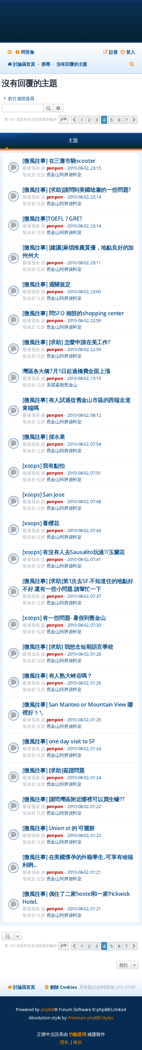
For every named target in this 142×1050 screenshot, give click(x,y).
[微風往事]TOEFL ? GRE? (52, 218)
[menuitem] (24, 52)
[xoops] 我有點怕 (43, 465)
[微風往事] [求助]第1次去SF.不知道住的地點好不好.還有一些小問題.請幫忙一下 (77, 585)
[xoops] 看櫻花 (40, 523)
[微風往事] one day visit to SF (58, 741)
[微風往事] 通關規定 (46, 284)
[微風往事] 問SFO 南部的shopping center (73, 313)
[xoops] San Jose (43, 494)
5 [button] (111, 120)
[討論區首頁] (71, 21)
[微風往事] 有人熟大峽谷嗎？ (57, 675)
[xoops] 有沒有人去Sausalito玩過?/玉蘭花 (73, 552)
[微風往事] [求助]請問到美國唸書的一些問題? (76, 189)
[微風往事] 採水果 (43, 437)
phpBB (47, 1009)
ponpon (55, 168)
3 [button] (96, 120)
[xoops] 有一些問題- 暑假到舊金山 (64, 618)
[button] (64, 120)
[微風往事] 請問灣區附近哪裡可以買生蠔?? (73, 799)
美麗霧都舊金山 (62, 385)
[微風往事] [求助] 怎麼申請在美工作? (66, 342)
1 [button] (82, 120)
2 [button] (89, 120)
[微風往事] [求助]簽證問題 (53, 770)
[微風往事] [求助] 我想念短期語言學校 (67, 646)
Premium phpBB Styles (90, 1018)
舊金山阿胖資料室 (64, 174)
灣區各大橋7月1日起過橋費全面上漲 (66, 371)
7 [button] (126, 120)
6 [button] (119, 120)
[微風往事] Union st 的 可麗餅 (58, 828)
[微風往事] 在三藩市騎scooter (58, 161)
